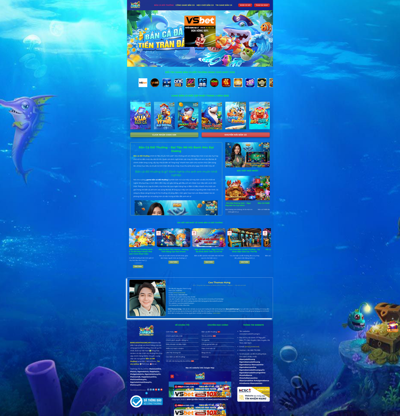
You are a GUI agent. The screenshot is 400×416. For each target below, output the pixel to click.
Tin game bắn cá (224, 5)
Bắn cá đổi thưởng (164, 5)
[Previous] (132, 85)
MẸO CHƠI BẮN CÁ (205, 5)
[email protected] (179, 292)
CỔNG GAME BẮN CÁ (185, 5)
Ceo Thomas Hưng (219, 282)
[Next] (267, 85)
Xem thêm (166, 266)
